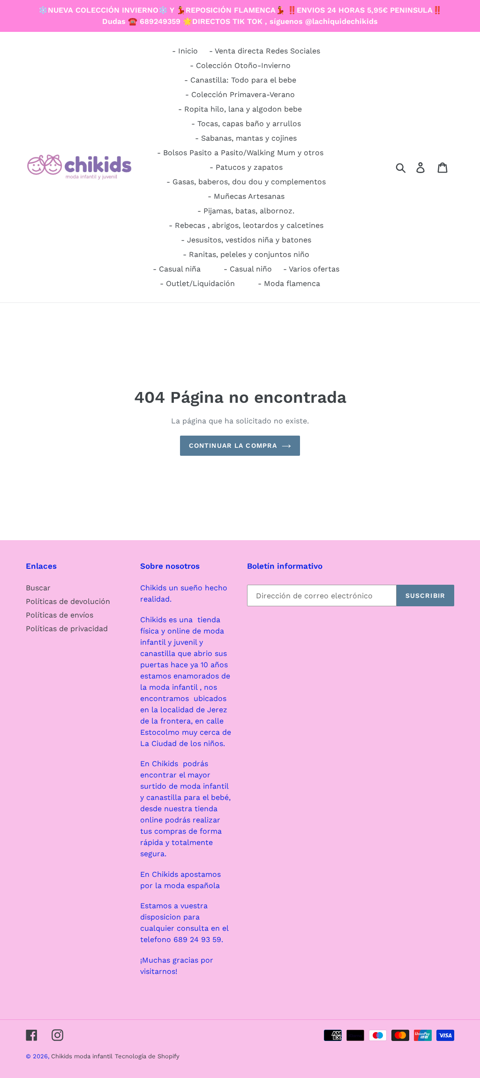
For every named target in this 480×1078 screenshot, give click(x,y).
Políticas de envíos (59, 615)
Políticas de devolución (68, 601)
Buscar (38, 587)
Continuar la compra (233, 445)
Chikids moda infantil (81, 1056)
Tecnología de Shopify (147, 1056)
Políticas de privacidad (67, 628)
